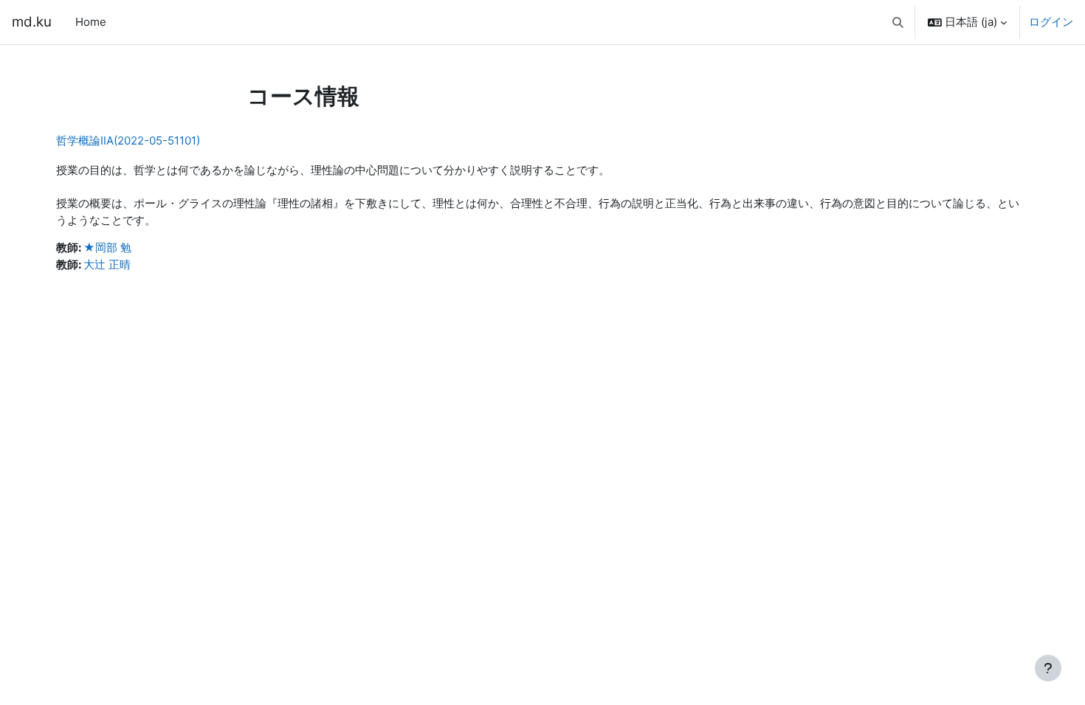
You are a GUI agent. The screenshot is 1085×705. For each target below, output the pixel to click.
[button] (898, 22)
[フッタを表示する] (1048, 668)
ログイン (1051, 22)
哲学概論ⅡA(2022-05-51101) (128, 140)
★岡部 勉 (107, 247)
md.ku (32, 21)
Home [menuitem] (90, 22)
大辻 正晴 (107, 264)
